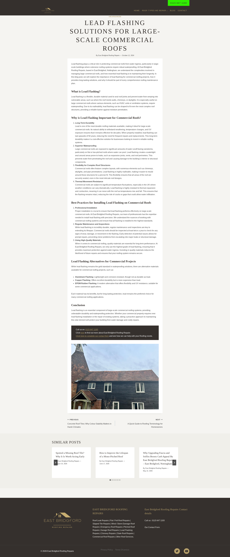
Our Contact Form (152, 527)
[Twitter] (177, 551)
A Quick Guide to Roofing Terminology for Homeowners (145, 423)
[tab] (110, 480)
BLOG (172, 10)
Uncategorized (115, 16)
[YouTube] (186, 551)
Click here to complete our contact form (92, 336)
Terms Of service (122, 550)
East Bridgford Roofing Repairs (109, 55)
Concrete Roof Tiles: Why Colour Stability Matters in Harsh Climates (89, 423)
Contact (182, 10)
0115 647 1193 (178, 3)
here (82, 333)
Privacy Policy (107, 550)
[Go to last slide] (56, 462)
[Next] (174, 462)
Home (137, 10)
